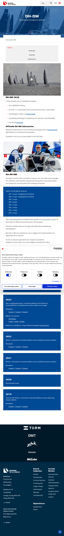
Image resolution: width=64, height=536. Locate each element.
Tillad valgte (32, 286)
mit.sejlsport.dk (38, 495)
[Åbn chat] (60, 532)
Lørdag (16, 322)
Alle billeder (12, 319)
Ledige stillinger (38, 486)
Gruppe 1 (11, 312)
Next (58, 155)
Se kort (8, 502)
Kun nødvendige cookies (11, 286)
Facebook (19, 122)
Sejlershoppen (37, 489)
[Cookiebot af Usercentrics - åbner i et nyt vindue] (55, 248)
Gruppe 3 (25, 312)
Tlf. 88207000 (7, 492)
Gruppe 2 (18, 312)
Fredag (11, 322)
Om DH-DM (32, 55)
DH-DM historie (32, 59)
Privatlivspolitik (38, 483)
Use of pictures (44, 325)
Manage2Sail (30, 114)
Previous (5, 155)
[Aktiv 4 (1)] (32, 435)
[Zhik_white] (32, 444)
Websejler (36, 492)
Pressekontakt (37, 477)
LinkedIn (51, 497)
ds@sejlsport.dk (8, 489)
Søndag (22, 322)
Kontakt (35, 474)
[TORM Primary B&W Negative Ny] (32, 427)
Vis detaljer (55, 281)
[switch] (24, 275)
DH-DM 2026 (32, 51)
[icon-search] (51, 3)
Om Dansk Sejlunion (39, 480)
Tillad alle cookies (52, 286)
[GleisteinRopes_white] (32, 452)
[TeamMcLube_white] (32, 459)
